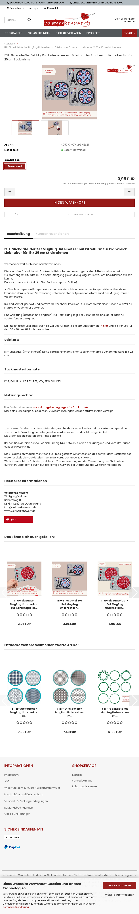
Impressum (11, 775)
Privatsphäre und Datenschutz (23, 794)
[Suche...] (29, 20)
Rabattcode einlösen (85, 786)
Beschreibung (18, 233)
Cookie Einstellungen (17, 814)
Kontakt (77, 775)
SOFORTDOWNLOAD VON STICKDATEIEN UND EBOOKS (37, 2)
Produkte (93, 33)
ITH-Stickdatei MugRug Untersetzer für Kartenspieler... (24, 604)
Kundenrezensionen (52, 233)
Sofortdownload (82, 780)
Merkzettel (52, 8)
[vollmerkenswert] (69, 20)
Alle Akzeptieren (119, 885)
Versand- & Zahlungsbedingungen (26, 801)
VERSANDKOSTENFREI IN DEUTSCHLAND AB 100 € (97, 2)
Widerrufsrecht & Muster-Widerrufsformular (32, 788)
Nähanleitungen (39, 33)
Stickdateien (13, 33)
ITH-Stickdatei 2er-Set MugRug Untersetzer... (114, 604)
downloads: (12, 160)
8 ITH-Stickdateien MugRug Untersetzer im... (114, 712)
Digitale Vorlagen (68, 33)
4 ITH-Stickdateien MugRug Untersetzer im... (24, 712)
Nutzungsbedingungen (18, 807)
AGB (6, 781)
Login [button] (35, 8)
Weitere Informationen (119, 895)
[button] (15, 8)
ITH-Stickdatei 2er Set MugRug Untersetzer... (69, 604)
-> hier (104, 326)
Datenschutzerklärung (16, 907)
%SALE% (130, 33)
